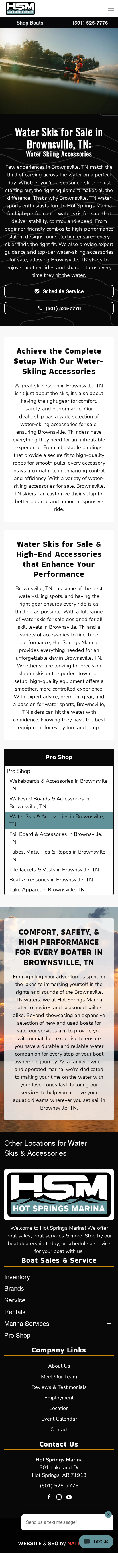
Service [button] (14, 1300)
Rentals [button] (14, 1311)
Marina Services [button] (26, 1323)
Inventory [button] (17, 1276)
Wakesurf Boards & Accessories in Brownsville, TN (49, 802)
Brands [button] (14, 1288)
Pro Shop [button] (18, 771)
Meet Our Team (59, 1376)
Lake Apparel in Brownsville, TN (46, 889)
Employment (59, 1397)
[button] (111, 8)
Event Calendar (59, 1418)
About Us (59, 1365)
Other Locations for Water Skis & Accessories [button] (45, 1148)
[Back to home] (20, 8)
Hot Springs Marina (59, 1459)
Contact (59, 1429)
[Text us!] (96, 1542)
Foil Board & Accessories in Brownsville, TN (55, 838)
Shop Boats (30, 22)
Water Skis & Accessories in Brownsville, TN (56, 820)
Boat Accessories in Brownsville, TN (51, 879)
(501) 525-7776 (59, 1485)
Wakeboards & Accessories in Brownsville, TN (59, 785)
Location (59, 1408)
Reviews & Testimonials (59, 1387)
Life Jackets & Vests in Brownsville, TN (54, 869)
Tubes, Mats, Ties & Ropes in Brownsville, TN (58, 855)
